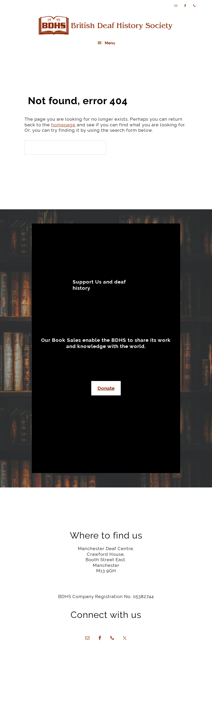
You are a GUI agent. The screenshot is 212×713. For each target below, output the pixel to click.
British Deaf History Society (106, 25)
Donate (106, 388)
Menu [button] (110, 43)
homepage (63, 124)
